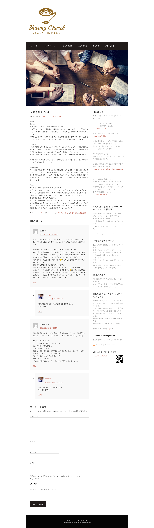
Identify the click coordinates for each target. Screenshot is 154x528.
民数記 (80, 213)
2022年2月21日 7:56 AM (54, 299)
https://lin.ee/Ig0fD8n (100, 194)
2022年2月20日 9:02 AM (49, 234)
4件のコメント (56, 116)
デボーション (65, 213)
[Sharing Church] (47, 35)
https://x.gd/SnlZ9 (99, 128)
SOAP (58, 213)
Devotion (41, 213)
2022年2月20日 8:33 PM (49, 328)
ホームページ (33, 46)
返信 (34, 283)
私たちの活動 (82, 46)
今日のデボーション (50, 46)
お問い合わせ (109, 46)
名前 (32, 441)
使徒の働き (73, 213)
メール (33, 452)
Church (65, 523)
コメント (34, 416)
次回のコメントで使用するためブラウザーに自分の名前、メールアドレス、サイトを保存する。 (58, 477)
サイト (32, 463)
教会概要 (96, 46)
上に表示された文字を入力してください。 (45, 489)
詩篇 (84, 213)
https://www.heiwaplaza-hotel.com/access (108, 169)
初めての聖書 (67, 46)
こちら (109, 329)
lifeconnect (51, 213)
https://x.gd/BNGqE (100, 136)
